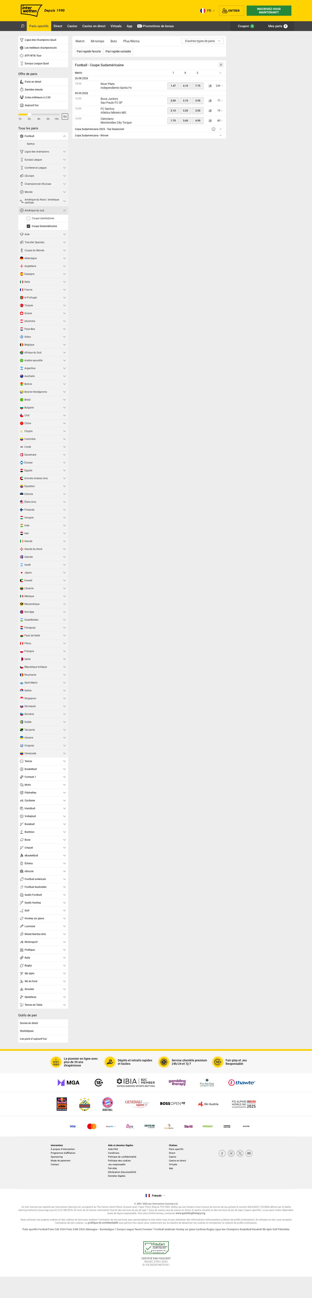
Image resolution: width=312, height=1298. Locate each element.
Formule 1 (148, 1229)
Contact (55, 1164)
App (171, 1168)
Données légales (116, 1176)
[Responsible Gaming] (98, 1082)
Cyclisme (201, 1229)
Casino (172, 1156)
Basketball (246, 1229)
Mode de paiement (60, 1160)
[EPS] (130, 1126)
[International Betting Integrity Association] (136, 1082)
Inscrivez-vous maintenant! (269, 10)
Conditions (113, 1153)
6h (48, 118)
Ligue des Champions (227, 1229)
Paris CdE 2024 (57, 1229)
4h (38, 118)
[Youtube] (249, 1153)
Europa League (125, 1229)
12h (56, 118)
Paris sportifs (176, 1149)
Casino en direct (177, 1160)
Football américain (165, 1229)
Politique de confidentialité (122, 1156)
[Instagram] (231, 1153)
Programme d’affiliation (63, 1153)
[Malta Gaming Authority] (68, 1082)
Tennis (138, 1229)
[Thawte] (242, 1082)
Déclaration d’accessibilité (122, 1172)
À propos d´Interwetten (63, 1149)
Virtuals (173, 1164)
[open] (156, 1255)
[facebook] (222, 1153)
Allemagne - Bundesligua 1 (101, 1229)
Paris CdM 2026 (76, 1229)
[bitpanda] (149, 1126)
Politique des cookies (119, 1160)
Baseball (257, 1229)
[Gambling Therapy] (177, 1082)
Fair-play (112, 1168)
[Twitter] (240, 1153)
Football (43, 1229)
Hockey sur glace (186, 1229)
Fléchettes (284, 1229)
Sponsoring (57, 1156)
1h (19, 118)
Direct (172, 1153)
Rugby (211, 1229)
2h (29, 118)
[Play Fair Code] (207, 1082)
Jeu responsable (116, 1164)
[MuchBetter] (169, 1126)
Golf (275, 1229)
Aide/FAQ (113, 1149)
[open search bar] (22, 26)
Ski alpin (267, 1229)
